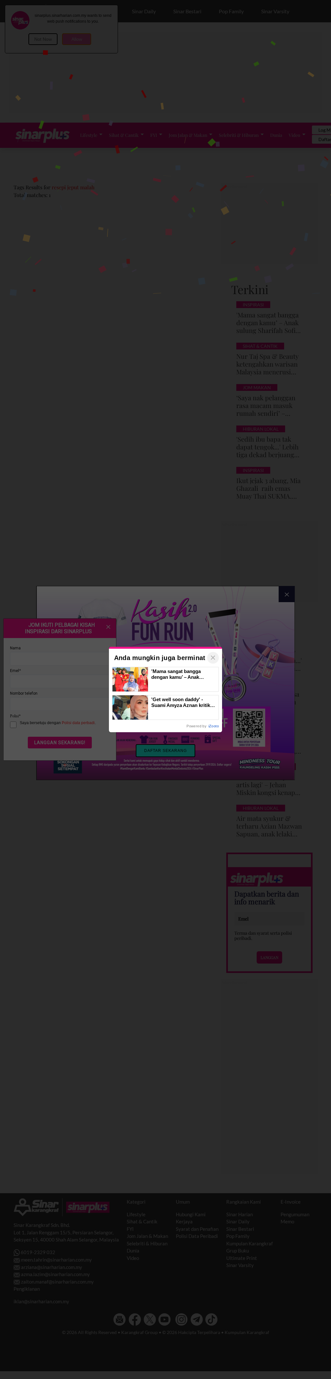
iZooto (213, 726)
